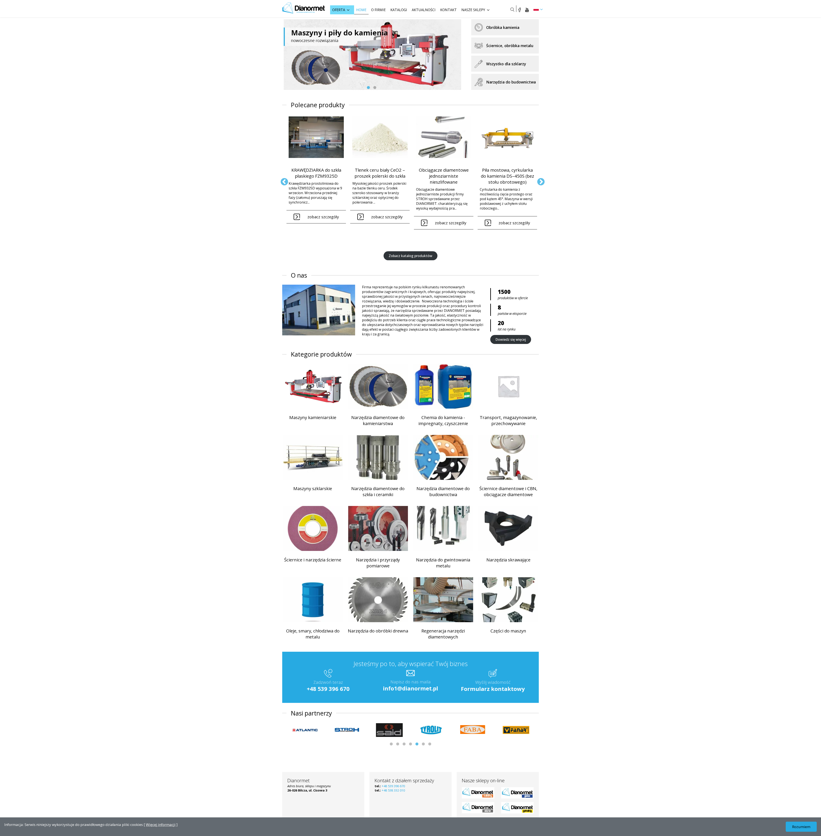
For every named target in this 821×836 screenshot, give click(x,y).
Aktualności (424, 9)
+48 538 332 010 (393, 790)
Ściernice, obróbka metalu (509, 45)
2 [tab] (375, 88)
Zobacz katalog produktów (410, 255)
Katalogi (398, 9)
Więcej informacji (161, 824)
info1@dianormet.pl (410, 688)
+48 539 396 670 (328, 689)
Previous (282, 180)
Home (361, 9)
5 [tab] (417, 744)
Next (539, 180)
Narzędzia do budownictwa (511, 82)
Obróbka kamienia (502, 27)
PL (536, 9)
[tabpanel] (372, 54)
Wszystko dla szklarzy (506, 63)
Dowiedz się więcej (510, 339)
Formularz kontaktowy (493, 689)
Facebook (519, 9)
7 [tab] (430, 744)
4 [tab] (410, 744)
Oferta (338, 9)
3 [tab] (404, 744)
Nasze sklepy (473, 9)
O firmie (378, 9)
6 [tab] (423, 744)
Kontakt (448, 9)
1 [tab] (368, 88)
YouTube (527, 9)
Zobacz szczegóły (323, 216)
